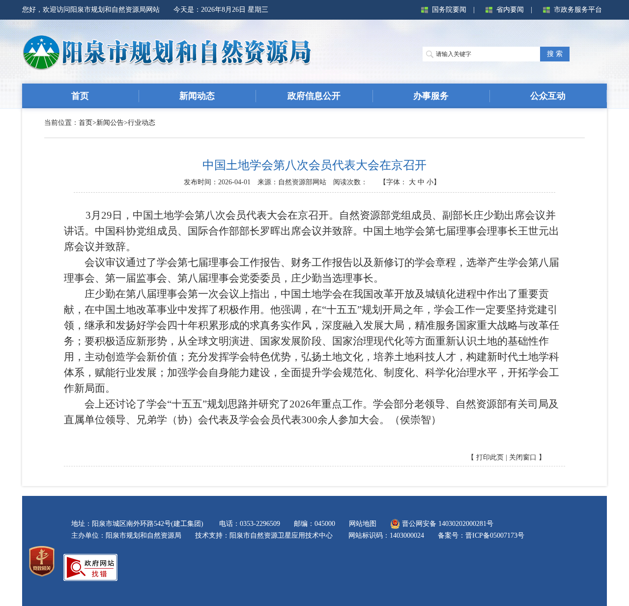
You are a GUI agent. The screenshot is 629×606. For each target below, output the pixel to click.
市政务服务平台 (578, 9)
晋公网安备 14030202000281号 (446, 523)
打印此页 (490, 457)
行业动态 (141, 122)
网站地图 (362, 523)
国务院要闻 (449, 9)
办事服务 (431, 96)
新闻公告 (110, 122)
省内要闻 (510, 9)
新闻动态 (197, 96)
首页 (80, 96)
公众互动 (548, 96)
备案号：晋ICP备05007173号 (481, 535)
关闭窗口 (523, 457)
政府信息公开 (314, 96)
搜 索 (555, 54)
